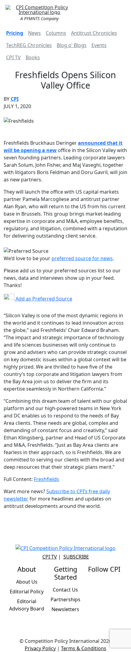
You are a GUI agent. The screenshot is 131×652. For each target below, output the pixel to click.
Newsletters (65, 609)
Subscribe (76, 556)
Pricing (14, 33)
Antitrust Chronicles (94, 33)
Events (99, 45)
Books (33, 57)
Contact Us (65, 589)
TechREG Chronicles (29, 45)
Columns (56, 33)
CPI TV (13, 57)
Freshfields (46, 479)
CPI (15, 99)
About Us (26, 581)
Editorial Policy (27, 591)
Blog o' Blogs (72, 45)
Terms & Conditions (83, 648)
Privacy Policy (40, 648)
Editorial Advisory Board (26, 605)
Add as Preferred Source (43, 298)
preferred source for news (82, 258)
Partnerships (65, 599)
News (34, 33)
